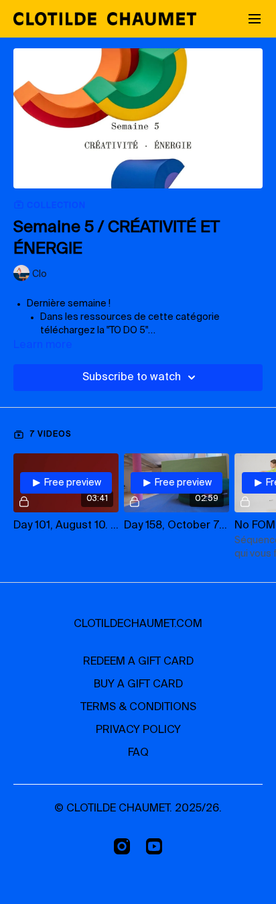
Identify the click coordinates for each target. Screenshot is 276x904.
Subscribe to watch (131, 377)
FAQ (138, 753)
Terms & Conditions (138, 707)
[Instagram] (122, 846)
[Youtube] (154, 846)
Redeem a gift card (138, 662)
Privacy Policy (138, 730)
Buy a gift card (138, 684)
